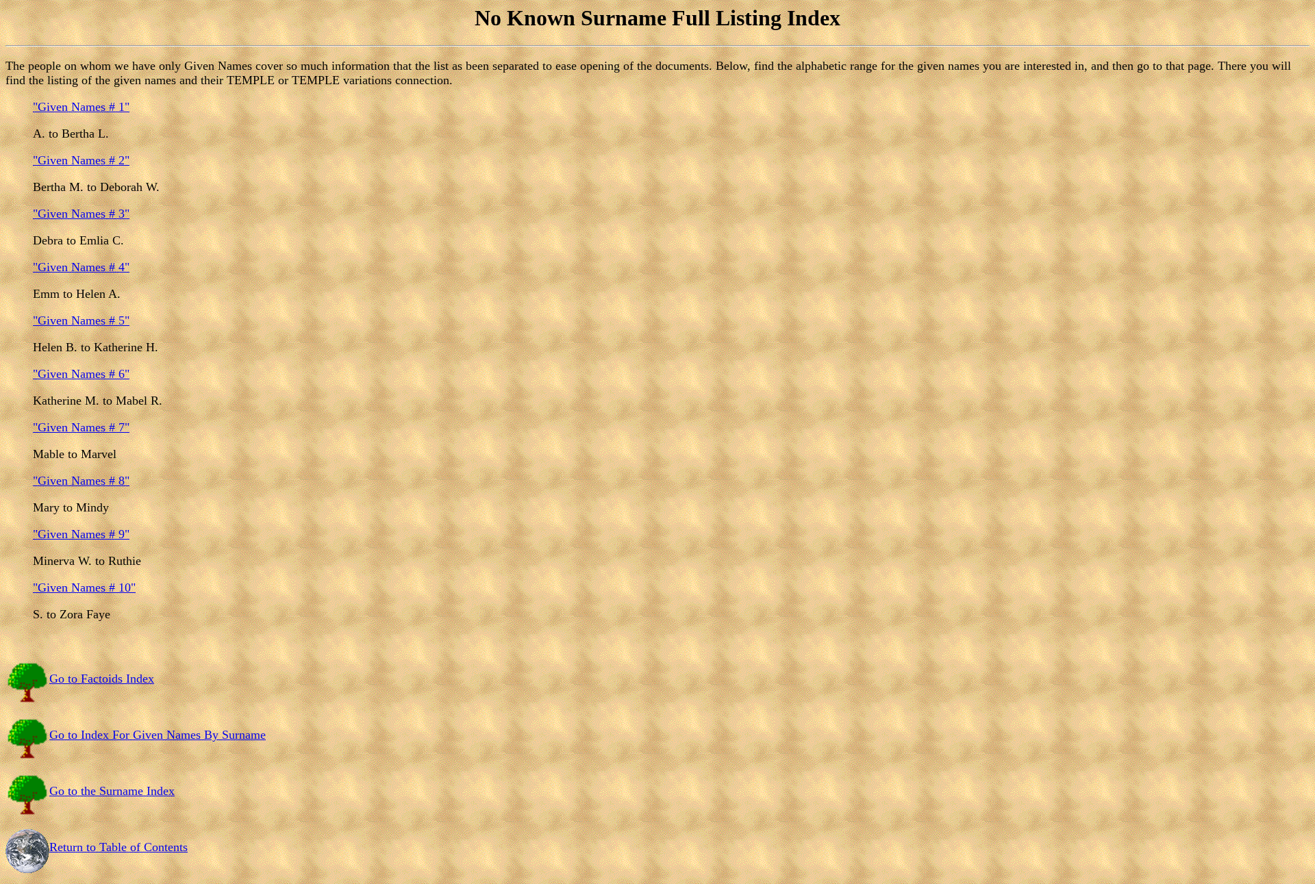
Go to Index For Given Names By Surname (157, 735)
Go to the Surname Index (112, 791)
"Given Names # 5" (81, 320)
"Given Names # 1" (81, 107)
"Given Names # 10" (84, 587)
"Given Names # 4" (81, 267)
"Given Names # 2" (81, 160)
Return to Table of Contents (118, 847)
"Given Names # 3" (81, 213)
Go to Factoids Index (101, 678)
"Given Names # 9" (81, 534)
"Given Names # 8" (81, 481)
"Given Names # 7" (81, 427)
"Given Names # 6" (81, 374)
